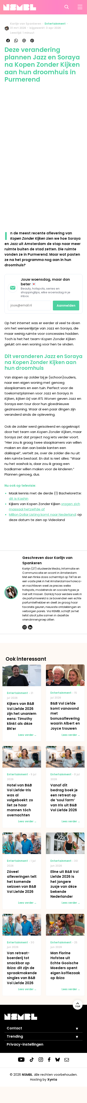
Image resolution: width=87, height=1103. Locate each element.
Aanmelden (66, 305)
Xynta (52, 1079)
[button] (74, 1028)
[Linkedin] (30, 627)
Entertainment (55, 23)
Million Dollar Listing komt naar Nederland (42, 514)
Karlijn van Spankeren (25, 23)
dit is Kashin (18, 498)
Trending (15, 1036)
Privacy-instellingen (25, 1044)
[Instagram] (24, 627)
